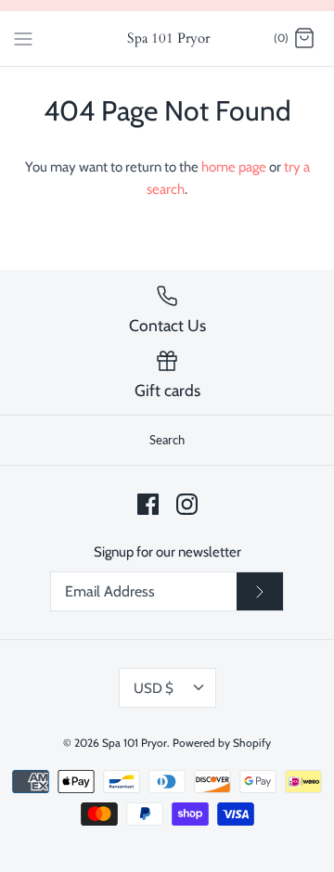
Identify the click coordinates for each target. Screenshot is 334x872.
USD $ (153, 688)
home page (233, 167)
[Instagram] (187, 504)
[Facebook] (148, 504)
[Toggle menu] (23, 38)
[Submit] (260, 591)
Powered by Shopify (222, 743)
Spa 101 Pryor (134, 743)
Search (167, 439)
